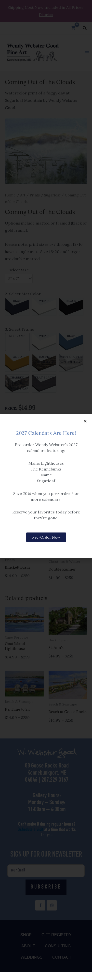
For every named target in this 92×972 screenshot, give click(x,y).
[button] (85, 421)
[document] (46, 486)
